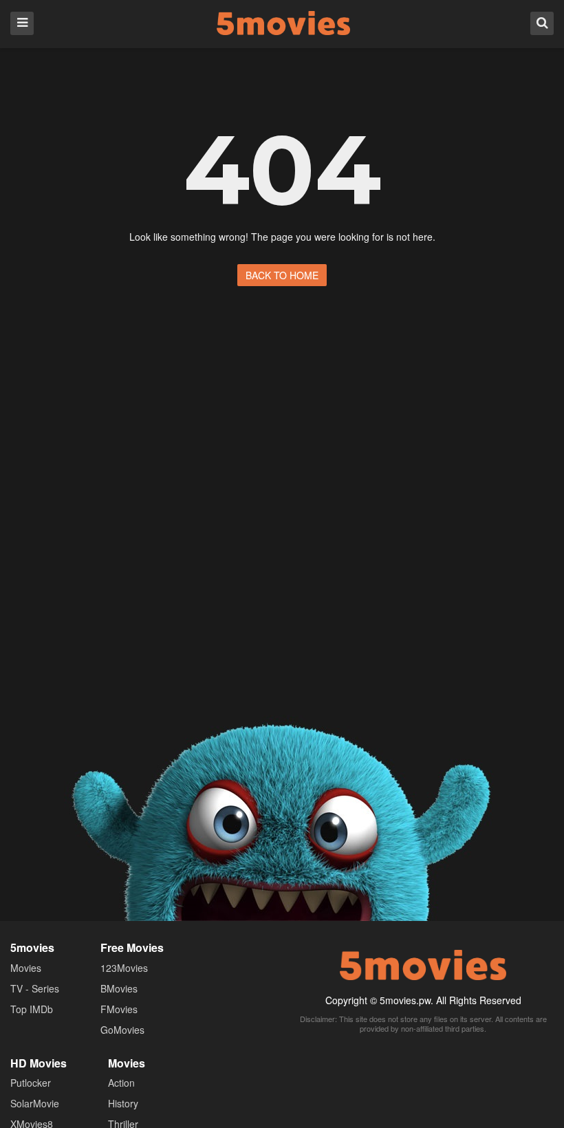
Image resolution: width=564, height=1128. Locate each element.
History (123, 1103)
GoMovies (122, 1030)
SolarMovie (34, 1103)
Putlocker (30, 1082)
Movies (25, 968)
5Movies (283, 23)
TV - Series (34, 988)
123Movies (124, 968)
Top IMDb (31, 1009)
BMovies (119, 988)
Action (121, 1082)
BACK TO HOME (282, 275)
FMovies (119, 1009)
